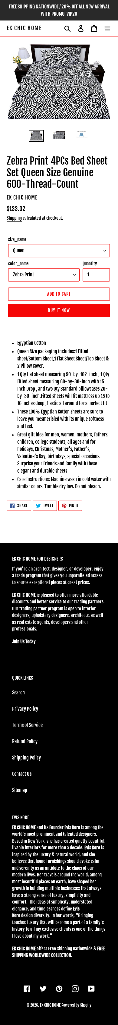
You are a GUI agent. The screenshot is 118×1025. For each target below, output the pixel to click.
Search (18, 693)
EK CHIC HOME (24, 28)
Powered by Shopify (76, 1005)
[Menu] (107, 28)
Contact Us (21, 774)
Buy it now (59, 310)
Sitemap (19, 790)
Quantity (90, 263)
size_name (17, 239)
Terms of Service (27, 725)
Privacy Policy (25, 709)
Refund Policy (25, 741)
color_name (18, 263)
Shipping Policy (26, 758)
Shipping (14, 218)
